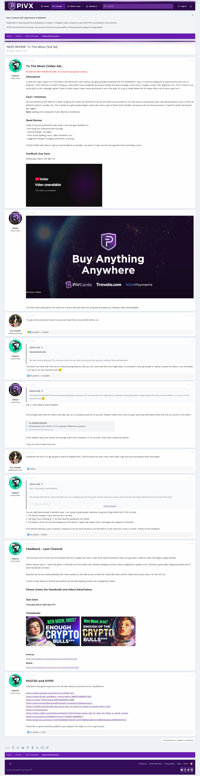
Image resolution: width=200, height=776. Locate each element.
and (40, 332)
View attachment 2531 (37, 352)
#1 (193, 61)
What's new (75, 6)
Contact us (143, 764)
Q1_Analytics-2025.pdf (38, 423)
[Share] (189, 60)
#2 (193, 213)
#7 (193, 478)
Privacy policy (169, 764)
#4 (193, 341)
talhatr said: (34, 347)
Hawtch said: (35, 391)
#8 (193, 543)
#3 (193, 316)
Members (93, 6)
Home (46, 6)
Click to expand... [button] (110, 506)
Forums (59, 6)
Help (179, 764)
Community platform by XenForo (19, 770)
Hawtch (11, 51)
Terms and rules (155, 764)
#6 (193, 452)
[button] (64, 6)
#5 (193, 384)
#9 (193, 675)
